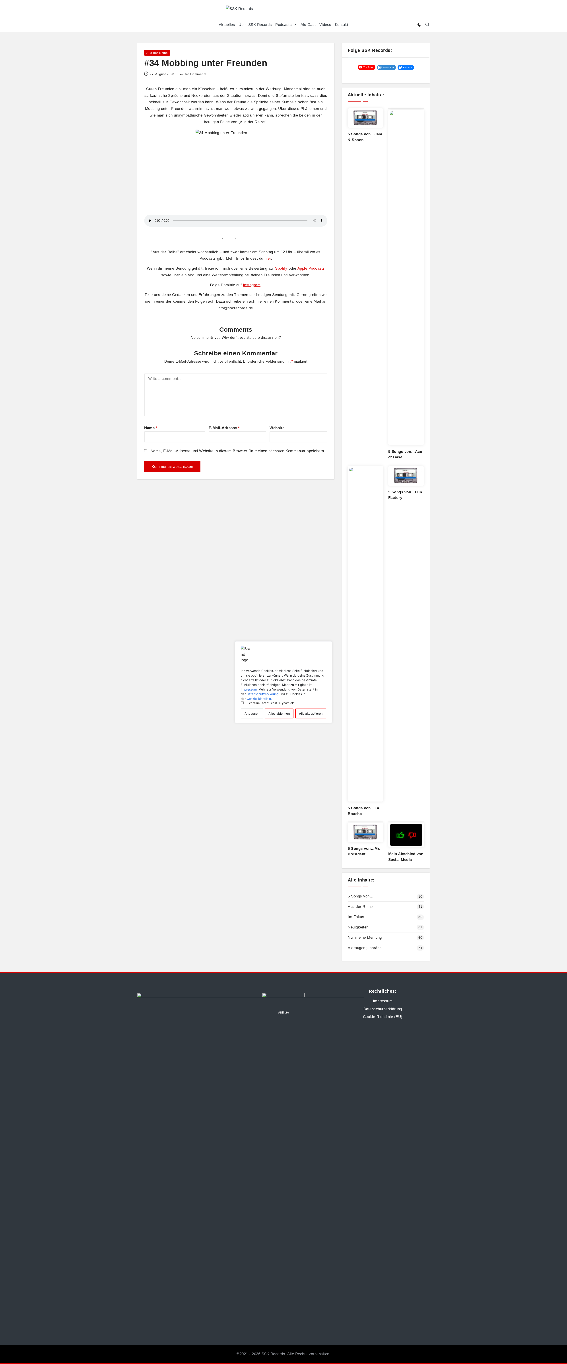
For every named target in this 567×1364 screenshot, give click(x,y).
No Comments (195, 74)
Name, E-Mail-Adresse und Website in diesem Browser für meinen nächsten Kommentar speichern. (238, 451)
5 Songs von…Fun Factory (405, 495)
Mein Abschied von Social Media (405, 857)
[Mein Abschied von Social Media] (406, 835)
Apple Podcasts (311, 268)
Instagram (252, 285)
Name (150, 428)
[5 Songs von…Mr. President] (365, 832)
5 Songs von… (360, 896)
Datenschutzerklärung (263, 694)
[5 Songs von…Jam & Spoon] (365, 118)
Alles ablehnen (279, 713)
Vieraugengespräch (365, 948)
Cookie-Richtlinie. (259, 698)
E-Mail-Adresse (224, 428)
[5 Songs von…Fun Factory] (406, 476)
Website (277, 428)
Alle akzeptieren (310, 713)
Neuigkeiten (358, 927)
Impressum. (249, 689)
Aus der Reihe (157, 52)
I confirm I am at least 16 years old (271, 702)
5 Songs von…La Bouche (363, 811)
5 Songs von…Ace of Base (405, 454)
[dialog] (283, 682)
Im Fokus (356, 917)
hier (267, 258)
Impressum (383, 1001)
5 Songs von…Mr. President (364, 851)
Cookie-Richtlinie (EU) (382, 1017)
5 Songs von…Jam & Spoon (365, 137)
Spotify (281, 268)
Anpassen (252, 713)
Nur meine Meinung (365, 937)
